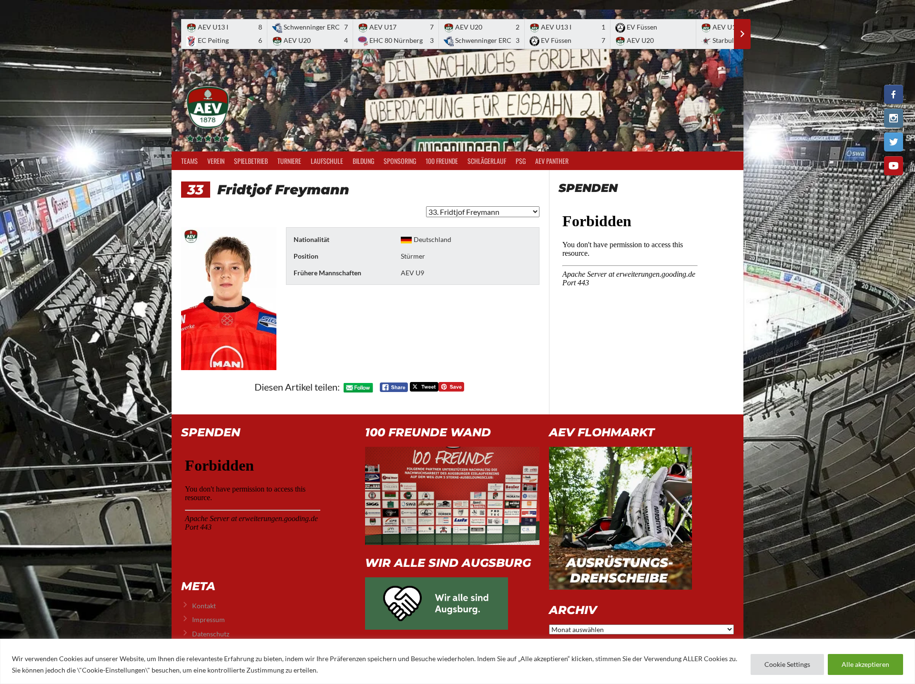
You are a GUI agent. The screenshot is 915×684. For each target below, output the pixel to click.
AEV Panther (552, 161)
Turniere (289, 161)
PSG (521, 161)
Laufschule (327, 161)
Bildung (363, 161)
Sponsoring (400, 161)
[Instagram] (893, 118)
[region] (457, 661)
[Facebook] (893, 94)
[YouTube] (893, 165)
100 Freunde (442, 161)
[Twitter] (893, 141)
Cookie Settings (787, 664)
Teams (189, 161)
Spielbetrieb (251, 161)
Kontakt (204, 606)
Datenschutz (210, 634)
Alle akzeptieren (865, 664)
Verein (215, 161)
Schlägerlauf (487, 161)
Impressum (208, 619)
